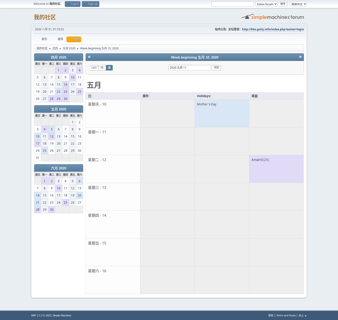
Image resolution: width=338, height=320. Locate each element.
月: (102, 67)
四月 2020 (58, 57)
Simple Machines (62, 315)
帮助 (270, 315)
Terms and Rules (286, 315)
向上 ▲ (303, 315)
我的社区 (45, 17)
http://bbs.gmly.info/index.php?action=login (273, 29)
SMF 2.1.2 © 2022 (41, 315)
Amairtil (257, 160)
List (94, 67)
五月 (94, 85)
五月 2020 (58, 109)
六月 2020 (58, 168)
